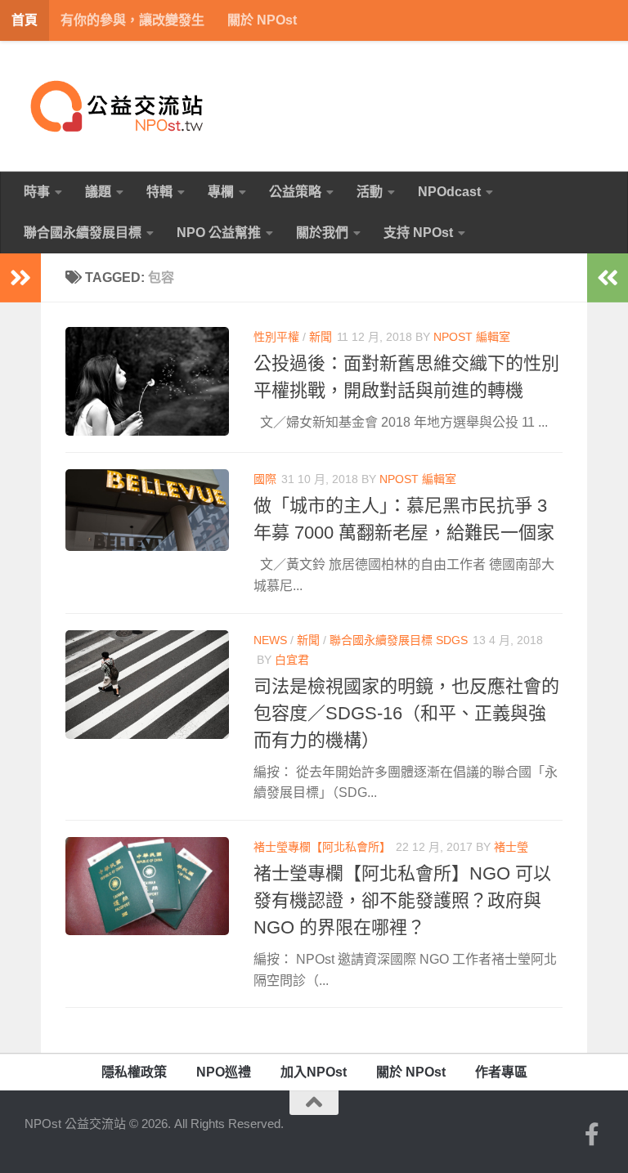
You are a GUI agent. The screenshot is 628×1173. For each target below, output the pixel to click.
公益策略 (295, 192)
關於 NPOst (262, 20)
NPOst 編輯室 (471, 336)
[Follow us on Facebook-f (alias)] (592, 1134)
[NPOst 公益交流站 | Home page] (119, 106)
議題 (98, 192)
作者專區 (501, 1072)
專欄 (221, 192)
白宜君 (292, 659)
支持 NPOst (418, 233)
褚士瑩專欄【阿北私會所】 (322, 846)
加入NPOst (313, 1072)
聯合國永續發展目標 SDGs (399, 640)
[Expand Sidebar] (20, 277)
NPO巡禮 (223, 1072)
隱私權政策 (134, 1072)
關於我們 (322, 233)
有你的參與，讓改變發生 (132, 20)
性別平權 (276, 336)
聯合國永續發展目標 (82, 233)
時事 (37, 192)
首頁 (24, 20)
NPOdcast (449, 192)
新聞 (320, 336)
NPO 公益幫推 (219, 233)
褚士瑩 (511, 846)
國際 (264, 479)
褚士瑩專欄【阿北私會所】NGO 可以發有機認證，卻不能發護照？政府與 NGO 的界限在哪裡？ (402, 900)
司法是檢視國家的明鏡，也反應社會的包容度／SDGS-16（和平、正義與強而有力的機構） (406, 713)
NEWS (270, 640)
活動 (370, 192)
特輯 (159, 192)
